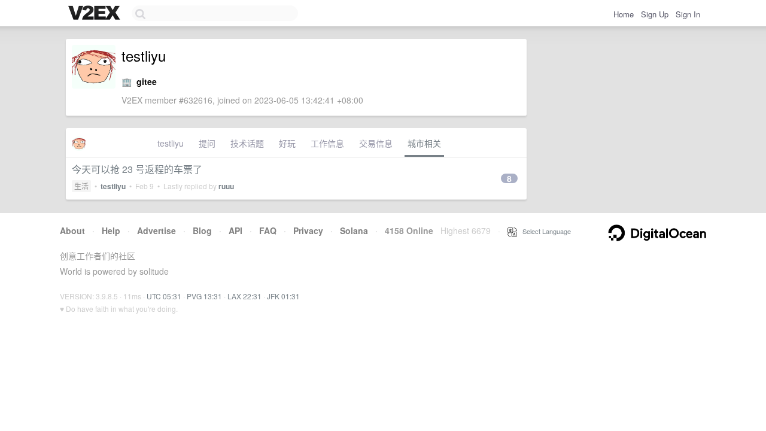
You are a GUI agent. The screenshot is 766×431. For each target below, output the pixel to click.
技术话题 (247, 143)
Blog (202, 230)
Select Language (544, 231)
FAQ (267, 230)
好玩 (287, 143)
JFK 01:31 (283, 296)
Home (623, 14)
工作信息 (327, 143)
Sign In (688, 14)
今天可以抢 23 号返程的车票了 (137, 169)
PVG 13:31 (204, 296)
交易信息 (376, 143)
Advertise (156, 230)
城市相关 (424, 143)
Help (111, 230)
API (235, 230)
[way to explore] (96, 14)
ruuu (226, 186)
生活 (81, 186)
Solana (354, 230)
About (72, 230)
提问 (207, 143)
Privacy (308, 230)
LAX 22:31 (244, 296)
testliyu (170, 143)
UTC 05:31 (164, 296)
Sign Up (654, 14)
